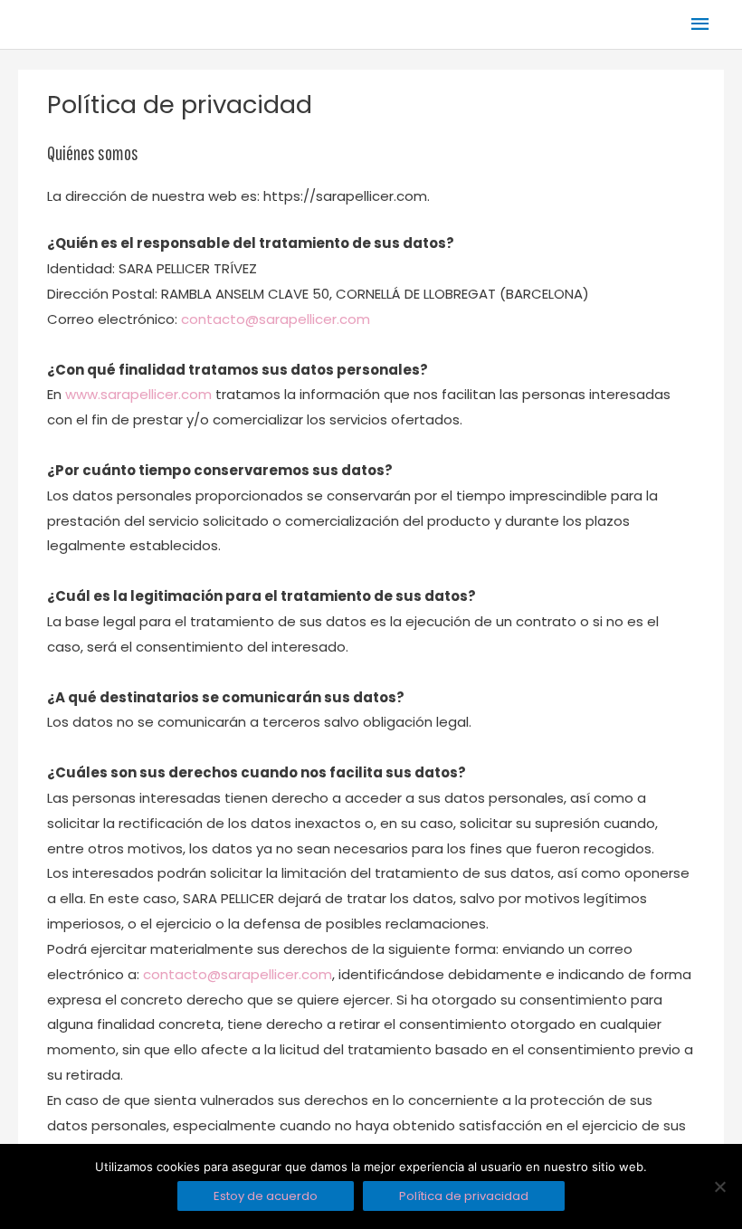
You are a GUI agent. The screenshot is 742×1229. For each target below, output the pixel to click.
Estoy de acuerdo (266, 1196)
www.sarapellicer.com (138, 394)
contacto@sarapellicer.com (275, 319)
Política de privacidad (463, 1196)
